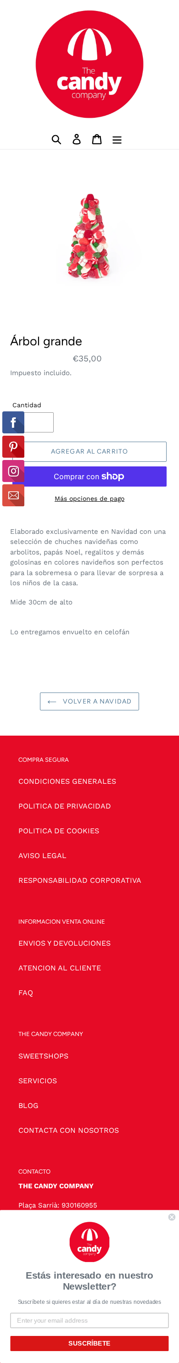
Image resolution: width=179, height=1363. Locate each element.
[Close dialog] (172, 1217)
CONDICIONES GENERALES (67, 781)
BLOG (28, 1105)
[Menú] (117, 138)
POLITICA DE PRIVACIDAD (64, 806)
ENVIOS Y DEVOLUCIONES (64, 943)
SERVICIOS (37, 1080)
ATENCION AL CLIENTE (59, 968)
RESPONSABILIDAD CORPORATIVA (79, 880)
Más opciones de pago (89, 498)
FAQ (25, 992)
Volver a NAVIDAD (96, 701)
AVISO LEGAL (42, 855)
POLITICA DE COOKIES (58, 830)
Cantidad (26, 405)
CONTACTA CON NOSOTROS (68, 1130)
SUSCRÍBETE (89, 1343)
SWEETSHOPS (43, 1056)
